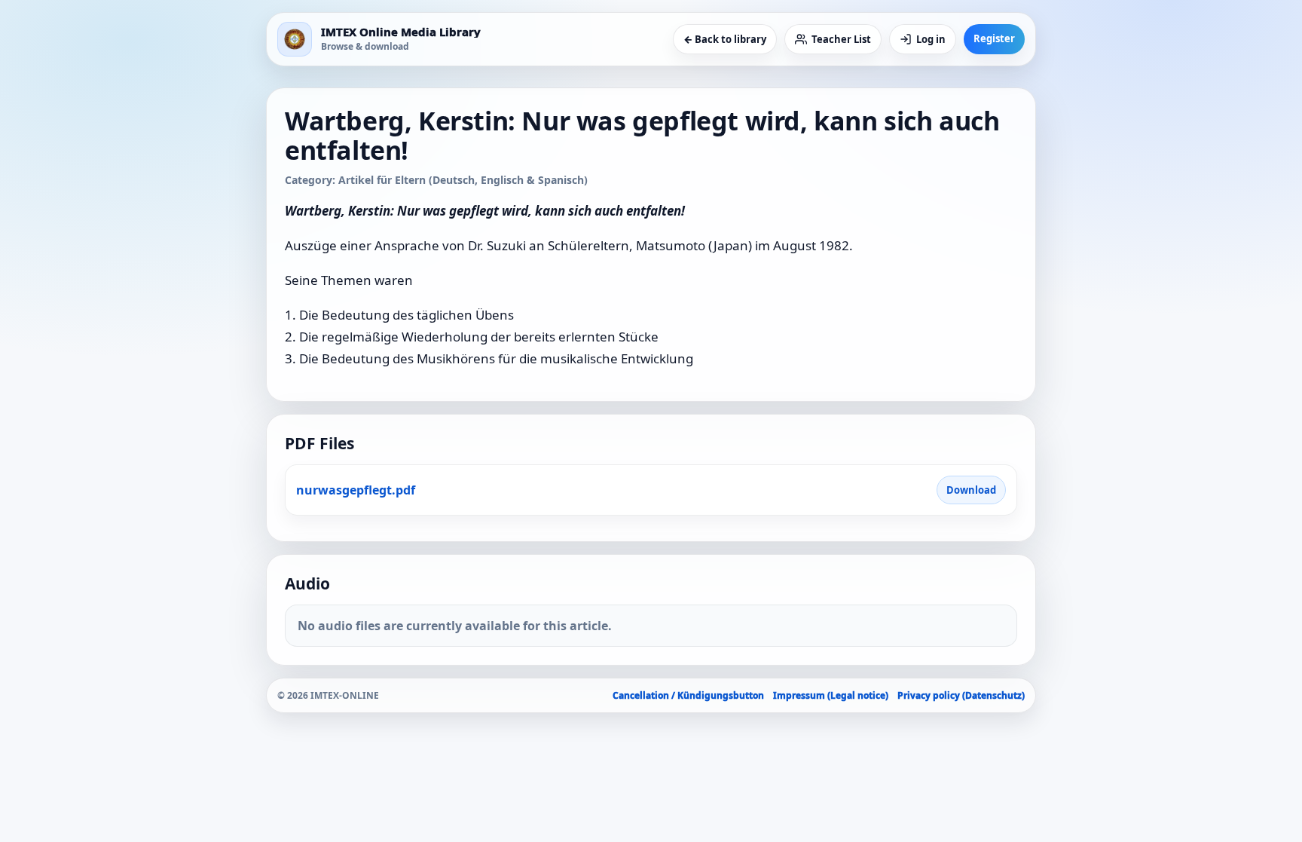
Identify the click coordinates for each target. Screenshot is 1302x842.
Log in (931, 39)
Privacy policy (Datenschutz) (961, 695)
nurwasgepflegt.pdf (355, 490)
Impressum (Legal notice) (830, 695)
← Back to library (724, 39)
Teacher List (841, 39)
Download (971, 490)
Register (994, 38)
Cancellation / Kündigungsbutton (688, 695)
